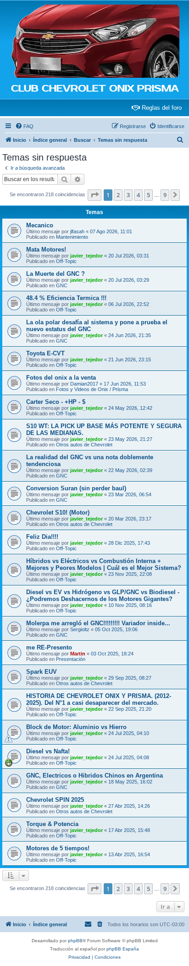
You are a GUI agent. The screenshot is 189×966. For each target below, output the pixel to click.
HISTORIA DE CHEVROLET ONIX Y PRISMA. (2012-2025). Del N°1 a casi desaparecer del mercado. (98, 699)
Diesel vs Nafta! (48, 751)
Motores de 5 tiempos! (57, 848)
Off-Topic (66, 261)
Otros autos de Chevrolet (84, 444)
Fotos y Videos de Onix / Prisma (92, 389)
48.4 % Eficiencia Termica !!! (66, 298)
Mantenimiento (72, 237)
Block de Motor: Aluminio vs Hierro (76, 727)
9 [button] (165, 195)
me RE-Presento (49, 647)
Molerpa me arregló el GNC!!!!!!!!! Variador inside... (98, 623)
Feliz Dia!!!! (42, 536)
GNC (61, 285)
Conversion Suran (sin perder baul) (76, 488)
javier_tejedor (86, 255)
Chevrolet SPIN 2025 (55, 799)
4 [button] (138, 195)
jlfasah (77, 231)
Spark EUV (41, 671)
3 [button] (128, 195)
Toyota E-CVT (45, 353)
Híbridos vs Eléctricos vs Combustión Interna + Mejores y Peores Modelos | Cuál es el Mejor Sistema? (103, 564)
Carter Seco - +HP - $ (55, 401)
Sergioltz (79, 629)
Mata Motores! (46, 249)
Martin (77, 653)
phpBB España (122, 948)
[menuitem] (24, 126)
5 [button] (148, 195)
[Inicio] (94, 41)
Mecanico (39, 225)
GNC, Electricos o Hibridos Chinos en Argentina (94, 775)
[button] (94, 194)
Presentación (70, 659)
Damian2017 (84, 383)
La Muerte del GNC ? (55, 273)
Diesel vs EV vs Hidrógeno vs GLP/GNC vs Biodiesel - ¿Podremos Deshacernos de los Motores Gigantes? (102, 595)
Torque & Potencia (52, 824)
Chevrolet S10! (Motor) (57, 512)
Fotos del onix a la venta (61, 377)
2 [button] (118, 195)
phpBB (75, 940)
